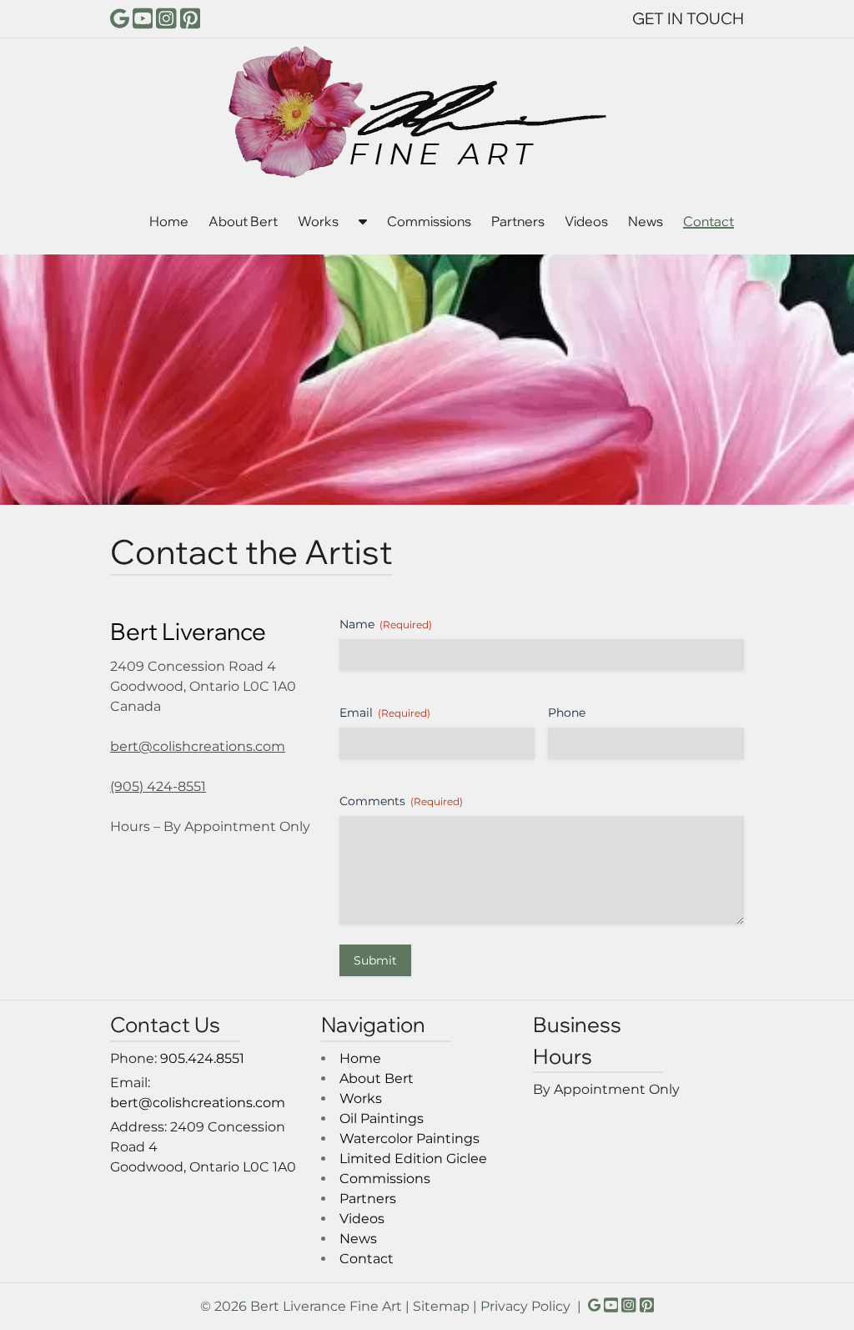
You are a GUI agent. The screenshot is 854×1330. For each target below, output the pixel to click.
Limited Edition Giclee (413, 1158)
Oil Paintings (381, 1118)
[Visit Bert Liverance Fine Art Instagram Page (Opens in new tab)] (166, 18)
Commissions (429, 221)
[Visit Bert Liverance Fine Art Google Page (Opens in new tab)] (119, 18)
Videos (586, 221)
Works (318, 221)
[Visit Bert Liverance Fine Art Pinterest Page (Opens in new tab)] (190, 18)
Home (168, 221)
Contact (708, 221)
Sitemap (441, 1306)
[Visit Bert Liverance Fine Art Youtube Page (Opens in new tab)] (143, 18)
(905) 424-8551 (158, 786)
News (645, 221)
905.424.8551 (202, 1058)
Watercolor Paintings (409, 1138)
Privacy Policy (525, 1306)
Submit (375, 960)
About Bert (243, 221)
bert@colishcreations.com (197, 746)
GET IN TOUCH (688, 18)
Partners (518, 221)
